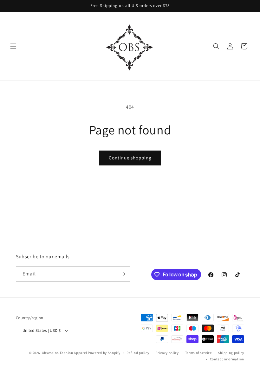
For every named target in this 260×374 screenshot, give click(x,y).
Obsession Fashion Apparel (64, 353)
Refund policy (138, 353)
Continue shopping (130, 158)
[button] (13, 46)
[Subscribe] (123, 274)
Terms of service (198, 353)
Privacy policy (167, 353)
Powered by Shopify (104, 353)
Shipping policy (231, 353)
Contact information (227, 359)
